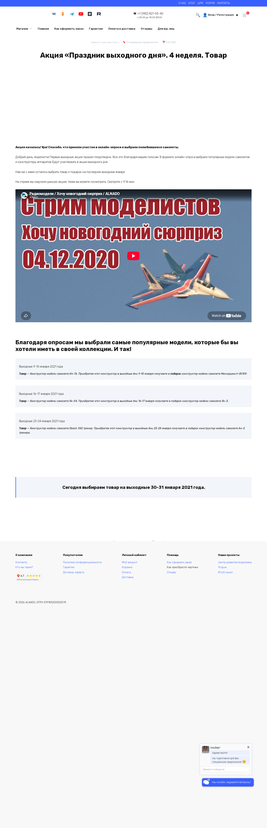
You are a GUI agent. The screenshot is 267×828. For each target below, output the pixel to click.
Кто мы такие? (24, 567)
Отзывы (146, 28)
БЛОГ (192, 3)
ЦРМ (200, 3)
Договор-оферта (73, 572)
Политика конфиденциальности (82, 562)
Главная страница (101, 42)
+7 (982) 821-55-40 (150, 15)
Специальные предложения (142, 42)
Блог (115, 42)
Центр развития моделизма (235, 562)
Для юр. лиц (166, 28)
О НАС (182, 3)
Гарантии (96, 28)
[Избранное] (237, 14)
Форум (222, 567)
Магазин (22, 28)
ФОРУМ (210, 3)
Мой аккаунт (129, 562)
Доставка (128, 577)
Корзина (127, 567)
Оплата (126, 572)
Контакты (21, 562)
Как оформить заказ (69, 28)
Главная (43, 28)
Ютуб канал (225, 572)
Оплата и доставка (121, 28)
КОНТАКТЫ (223, 3)
